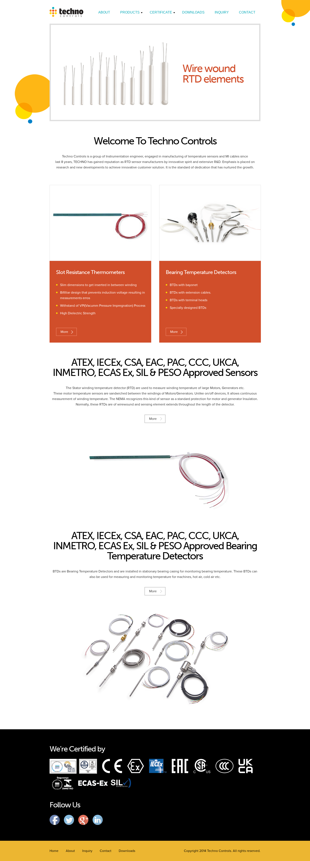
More (64, 332)
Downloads (193, 12)
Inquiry (222, 12)
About (104, 12)
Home (54, 851)
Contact (247, 12)
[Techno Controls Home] (66, 16)
